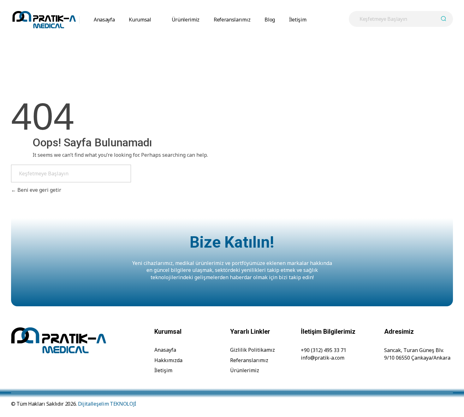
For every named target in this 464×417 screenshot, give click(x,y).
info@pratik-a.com (322, 357)
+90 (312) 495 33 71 (323, 350)
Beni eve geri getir (38, 189)
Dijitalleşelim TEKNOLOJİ (107, 403)
